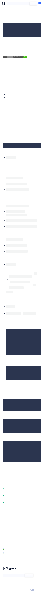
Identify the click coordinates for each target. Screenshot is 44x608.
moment (26, 160)
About (5, 584)
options (9, 186)
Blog (23, 584)
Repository (6, 530)
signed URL (20, 540)
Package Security (8, 522)
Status (24, 581)
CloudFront (11, 540)
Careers (5, 587)
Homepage (6, 525)
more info (32, 134)
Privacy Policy (7, 590)
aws (4, 540)
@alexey (8, 553)
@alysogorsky (10, 549)
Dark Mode (25, 590)
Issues (5, 528)
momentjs (26, 279)
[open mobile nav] (39, 3)
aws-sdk (27, 72)
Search (33, 3)
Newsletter (6, 572)
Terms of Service (27, 587)
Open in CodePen (17, 34)
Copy (7, 34)
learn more (17, 485)
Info (40, 491)
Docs (4, 581)
